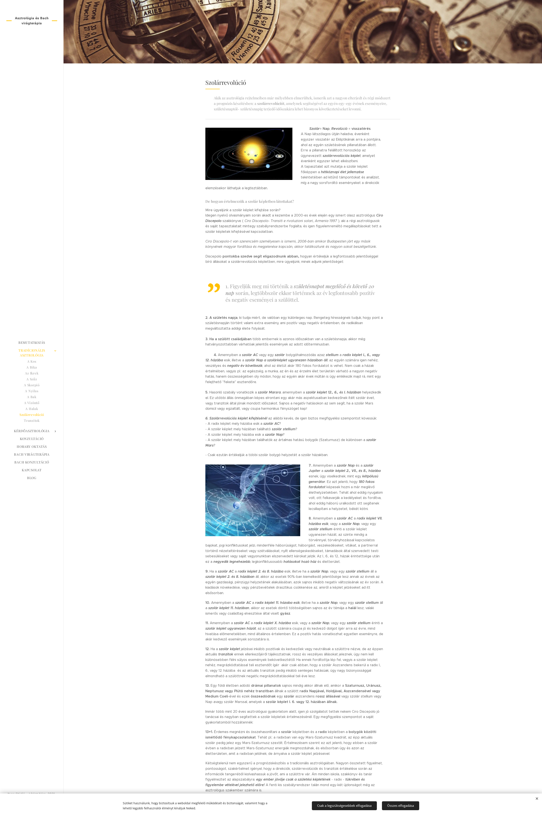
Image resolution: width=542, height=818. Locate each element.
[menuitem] (31, 342)
